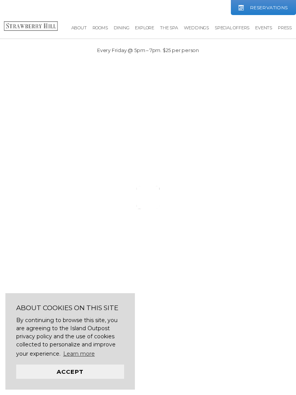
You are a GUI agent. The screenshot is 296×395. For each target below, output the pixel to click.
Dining (122, 27)
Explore (144, 27)
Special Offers (232, 27)
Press (285, 27)
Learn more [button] (79, 353)
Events (263, 27)
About (79, 27)
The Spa (169, 27)
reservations (269, 7)
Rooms (100, 27)
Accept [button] (70, 371)
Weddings (196, 27)
